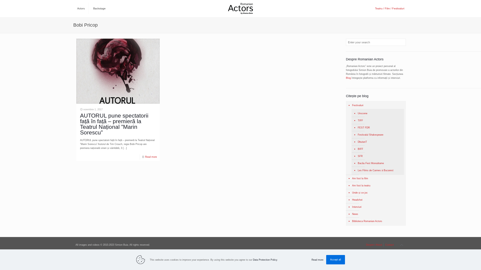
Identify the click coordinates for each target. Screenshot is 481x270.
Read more (151, 156)
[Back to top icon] (401, 245)
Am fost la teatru (361, 185)
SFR (360, 156)
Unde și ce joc (360, 192)
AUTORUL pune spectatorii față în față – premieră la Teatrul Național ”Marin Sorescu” (114, 124)
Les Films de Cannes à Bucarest (375, 170)
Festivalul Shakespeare (370, 134)
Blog (348, 77)
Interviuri (357, 207)
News (355, 214)
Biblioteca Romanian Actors (367, 221)
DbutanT (362, 141)
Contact (389, 244)
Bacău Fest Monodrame (371, 163)
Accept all (335, 259)
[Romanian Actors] (240, 8)
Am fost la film (360, 178)
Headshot (357, 199)
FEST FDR (364, 127)
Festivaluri (357, 105)
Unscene (362, 113)
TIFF (360, 120)
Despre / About (374, 244)
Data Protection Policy (265, 259)
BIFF (360, 149)
